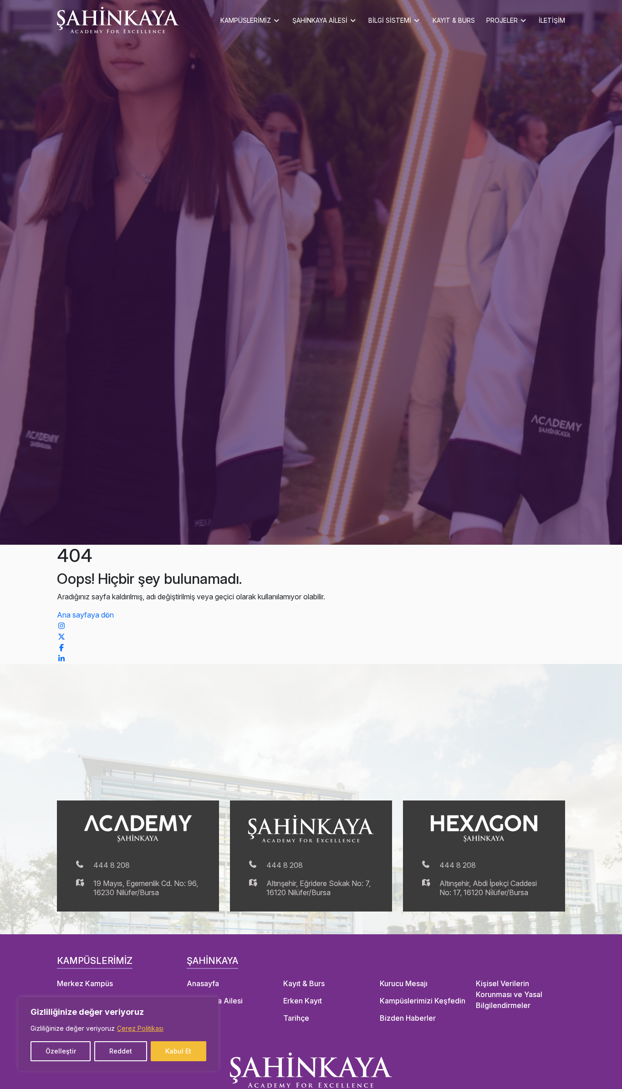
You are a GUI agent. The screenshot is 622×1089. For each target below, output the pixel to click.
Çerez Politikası (140, 1028)
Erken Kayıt (302, 1000)
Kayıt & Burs (304, 983)
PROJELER (502, 20)
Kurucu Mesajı (404, 983)
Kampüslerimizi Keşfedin (422, 1000)
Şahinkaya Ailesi (215, 1000)
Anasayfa (203, 983)
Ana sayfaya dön (85, 614)
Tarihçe (296, 1018)
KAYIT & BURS (454, 20)
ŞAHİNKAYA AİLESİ (319, 20)
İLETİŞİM (552, 20)
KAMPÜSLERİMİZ (245, 20)
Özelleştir (61, 1051)
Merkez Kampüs (85, 983)
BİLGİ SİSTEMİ (389, 20)
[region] (118, 1034)
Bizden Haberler (408, 1018)
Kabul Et (178, 1051)
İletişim (199, 1018)
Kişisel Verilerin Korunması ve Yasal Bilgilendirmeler (509, 994)
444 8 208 (111, 865)
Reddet (120, 1051)
